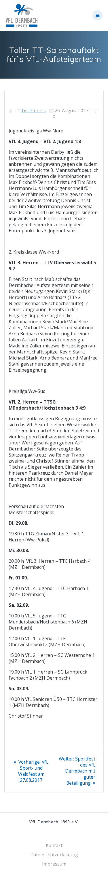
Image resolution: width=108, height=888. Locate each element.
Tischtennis (33, 110)
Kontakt (54, 845)
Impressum (54, 864)
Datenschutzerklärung (54, 854)
